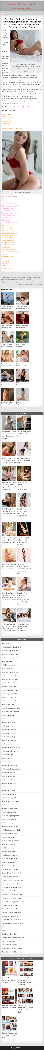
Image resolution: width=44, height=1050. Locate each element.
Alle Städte (5, 643)
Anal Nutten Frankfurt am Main (11, 747)
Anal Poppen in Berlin (8, 805)
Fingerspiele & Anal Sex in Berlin (12, 894)
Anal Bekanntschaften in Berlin (11, 658)
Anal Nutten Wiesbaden (9, 794)
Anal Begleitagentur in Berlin (10, 651)
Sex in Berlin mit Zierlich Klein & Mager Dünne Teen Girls (9, 980)
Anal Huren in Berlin (8, 704)
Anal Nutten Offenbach (9, 787)
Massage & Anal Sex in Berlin (11, 916)
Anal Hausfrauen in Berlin (10, 683)
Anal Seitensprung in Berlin (10, 823)
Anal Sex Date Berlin (8, 837)
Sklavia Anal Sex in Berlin (10, 934)
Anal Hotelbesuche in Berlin (10, 701)
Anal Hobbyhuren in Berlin (10, 686)
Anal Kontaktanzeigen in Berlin (11, 708)
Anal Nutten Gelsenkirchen (10, 751)
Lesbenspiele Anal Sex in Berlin (11, 912)
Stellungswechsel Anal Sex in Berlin (13, 937)
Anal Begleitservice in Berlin (10, 654)
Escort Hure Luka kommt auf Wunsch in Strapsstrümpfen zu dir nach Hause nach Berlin (24, 569)
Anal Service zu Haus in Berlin (11, 830)
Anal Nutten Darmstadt (9, 729)
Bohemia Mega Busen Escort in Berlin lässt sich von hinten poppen (9, 460)
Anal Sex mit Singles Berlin (10, 841)
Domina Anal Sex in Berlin (10, 876)
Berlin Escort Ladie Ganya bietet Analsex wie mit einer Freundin (8, 511)
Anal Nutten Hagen (7, 755)
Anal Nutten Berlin (7, 719)
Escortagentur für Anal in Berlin (11, 887)
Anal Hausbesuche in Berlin (10, 679)
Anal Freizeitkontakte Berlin (10, 676)
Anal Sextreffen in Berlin (9, 851)
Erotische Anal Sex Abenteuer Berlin (13, 880)
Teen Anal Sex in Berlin (9, 941)
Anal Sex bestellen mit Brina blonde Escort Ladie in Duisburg (9, 567)
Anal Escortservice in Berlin (10, 665)
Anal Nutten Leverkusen (9, 765)
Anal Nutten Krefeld (8, 762)
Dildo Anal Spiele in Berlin (10, 869)
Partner (4, 927)
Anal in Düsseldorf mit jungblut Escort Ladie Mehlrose (23, 460)
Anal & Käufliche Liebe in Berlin (11, 647)
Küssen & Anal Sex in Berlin (10, 909)
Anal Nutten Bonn (7, 726)
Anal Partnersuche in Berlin (10, 801)
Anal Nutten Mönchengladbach (11, 769)
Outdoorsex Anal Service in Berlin (12, 923)
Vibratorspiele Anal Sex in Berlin (12, 948)
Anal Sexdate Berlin (8, 848)
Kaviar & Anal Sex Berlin (9, 905)
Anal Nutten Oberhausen (9, 783)
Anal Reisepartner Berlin (9, 819)
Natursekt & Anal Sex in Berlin (11, 920)
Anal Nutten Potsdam (8, 790)
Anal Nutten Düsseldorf (9, 740)
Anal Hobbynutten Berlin (9, 694)
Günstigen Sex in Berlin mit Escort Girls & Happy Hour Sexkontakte (9, 1008)
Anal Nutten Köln (7, 758)
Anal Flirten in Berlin (8, 668)
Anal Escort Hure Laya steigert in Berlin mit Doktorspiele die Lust (9, 540)
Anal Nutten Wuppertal (9, 798)
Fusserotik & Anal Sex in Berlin (11, 898)
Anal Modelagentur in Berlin (10, 712)
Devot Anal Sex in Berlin (9, 866)
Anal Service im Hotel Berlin (10, 826)
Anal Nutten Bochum (8, 722)
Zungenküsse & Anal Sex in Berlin (12, 952)
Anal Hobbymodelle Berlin (10, 690)
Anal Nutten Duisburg (8, 737)
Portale (4, 930)
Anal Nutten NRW (7, 780)
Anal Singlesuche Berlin (9, 855)
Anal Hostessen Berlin (9, 697)
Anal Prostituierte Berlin (9, 812)
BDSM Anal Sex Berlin (9, 862)
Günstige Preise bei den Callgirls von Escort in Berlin (9, 1035)
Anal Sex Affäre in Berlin (9, 833)
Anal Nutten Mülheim (8, 772)
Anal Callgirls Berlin (8, 661)
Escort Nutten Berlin (22, 4)
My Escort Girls (26, 107)
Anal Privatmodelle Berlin (9, 808)
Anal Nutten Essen (7, 744)
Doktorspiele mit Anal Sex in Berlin (12, 873)
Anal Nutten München (8, 776)
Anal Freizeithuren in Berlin (10, 672)
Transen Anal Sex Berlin (9, 945)
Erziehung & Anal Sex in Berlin (11, 884)
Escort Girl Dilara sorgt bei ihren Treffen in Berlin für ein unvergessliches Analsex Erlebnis (24, 513)
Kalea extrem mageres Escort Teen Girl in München (24, 434)
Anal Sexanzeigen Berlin (9, 844)
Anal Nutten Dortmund (8, 733)
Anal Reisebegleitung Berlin (10, 816)
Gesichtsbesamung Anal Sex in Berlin (13, 902)
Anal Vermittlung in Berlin (9, 859)
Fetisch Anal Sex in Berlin (10, 891)
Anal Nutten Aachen (8, 715)
